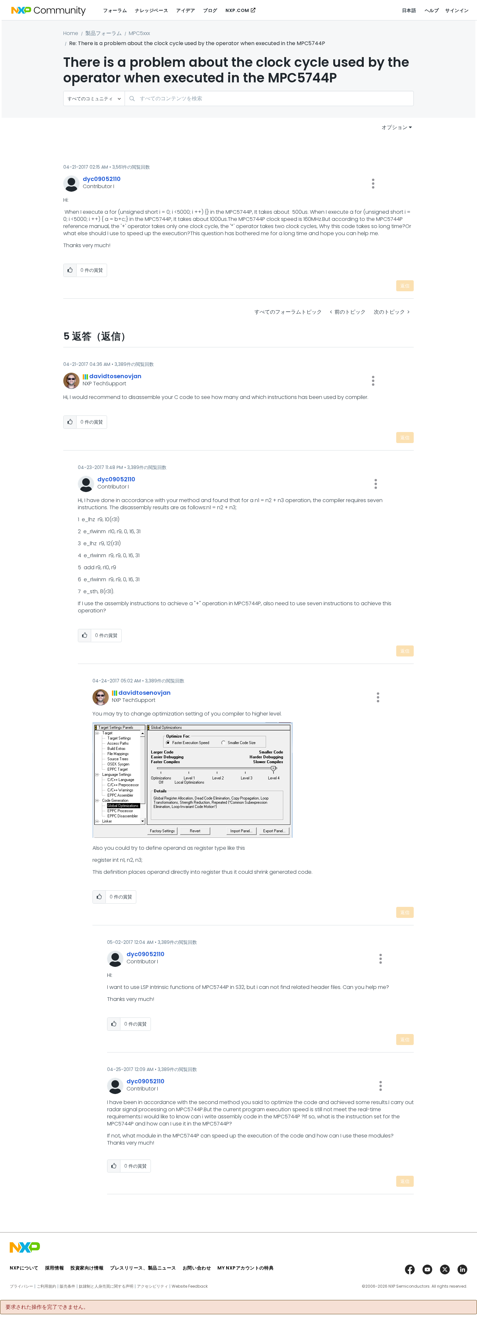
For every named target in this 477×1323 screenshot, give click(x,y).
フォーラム (115, 10)
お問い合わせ (197, 1268)
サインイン (457, 10)
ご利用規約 (46, 1286)
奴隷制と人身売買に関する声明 (106, 1286)
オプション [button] (395, 127)
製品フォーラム (103, 33)
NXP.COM (237, 10)
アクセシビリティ (152, 1286)
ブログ (210, 10)
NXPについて (24, 1268)
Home (70, 33)
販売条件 (67, 1286)
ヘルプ (432, 10)
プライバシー (21, 1286)
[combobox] (269, 98)
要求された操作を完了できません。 (47, 1307)
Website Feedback (190, 1286)
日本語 (409, 10)
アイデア (185, 10)
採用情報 (54, 1268)
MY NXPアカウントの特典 (245, 1268)
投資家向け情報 (87, 1268)
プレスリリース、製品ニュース (143, 1268)
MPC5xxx (139, 33)
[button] (373, 183)
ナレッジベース (151, 10)
